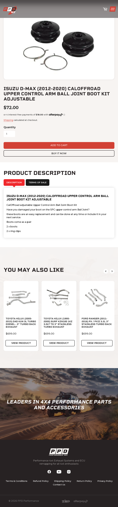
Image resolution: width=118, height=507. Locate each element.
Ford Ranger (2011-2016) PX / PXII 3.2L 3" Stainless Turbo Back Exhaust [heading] (97, 322)
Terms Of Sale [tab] (37, 182)
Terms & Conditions (16, 481)
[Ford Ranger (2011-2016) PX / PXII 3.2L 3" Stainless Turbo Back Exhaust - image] (97, 298)
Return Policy (84, 481)
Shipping (8, 120)
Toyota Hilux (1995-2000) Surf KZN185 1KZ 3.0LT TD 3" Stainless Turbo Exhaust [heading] (58, 322)
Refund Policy (40, 481)
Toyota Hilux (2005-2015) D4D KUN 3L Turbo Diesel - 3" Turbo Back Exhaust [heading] (21, 322)
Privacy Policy (105, 481)
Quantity (10, 127)
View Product (21, 343)
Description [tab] (14, 182)
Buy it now (59, 153)
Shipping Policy (62, 481)
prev (105, 271)
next (112, 271)
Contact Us (59, 484)
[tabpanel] (59, 213)
